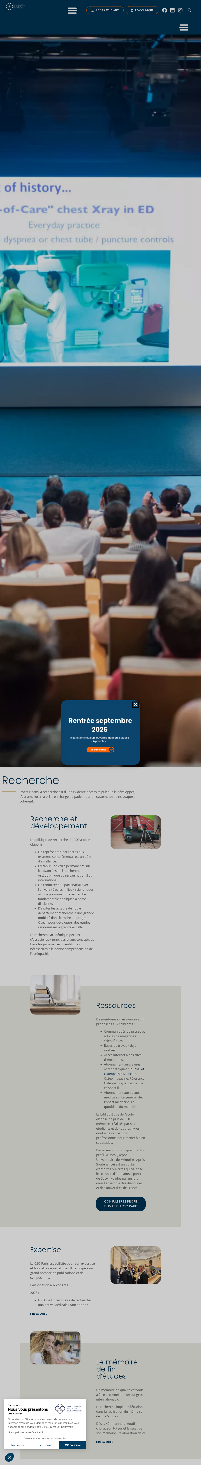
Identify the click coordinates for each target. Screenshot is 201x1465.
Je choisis (45, 1445)
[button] (9, 1457)
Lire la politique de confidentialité (25, 1432)
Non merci (17, 1445)
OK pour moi (72, 1445)
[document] (100, 732)
